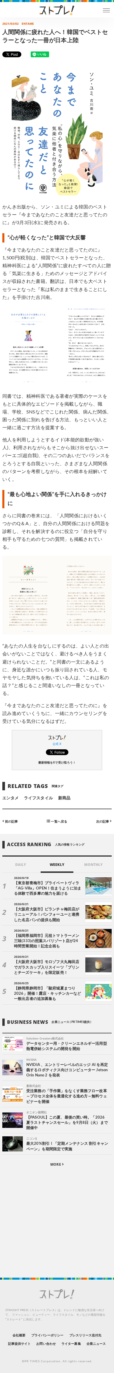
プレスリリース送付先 (85, 1335)
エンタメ (10, 798)
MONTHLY (93, 864)
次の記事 (103, 821)
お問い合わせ (46, 1343)
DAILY (20, 864)
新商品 (64, 798)
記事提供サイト (19, 1343)
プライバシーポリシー (47, 1335)
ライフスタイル (38, 798)
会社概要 (19, 1335)
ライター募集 (71, 1343)
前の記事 (11, 821)
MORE (56, 1164)
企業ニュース (96, 1343)
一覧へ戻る (58, 821)
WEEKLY (57, 864)
